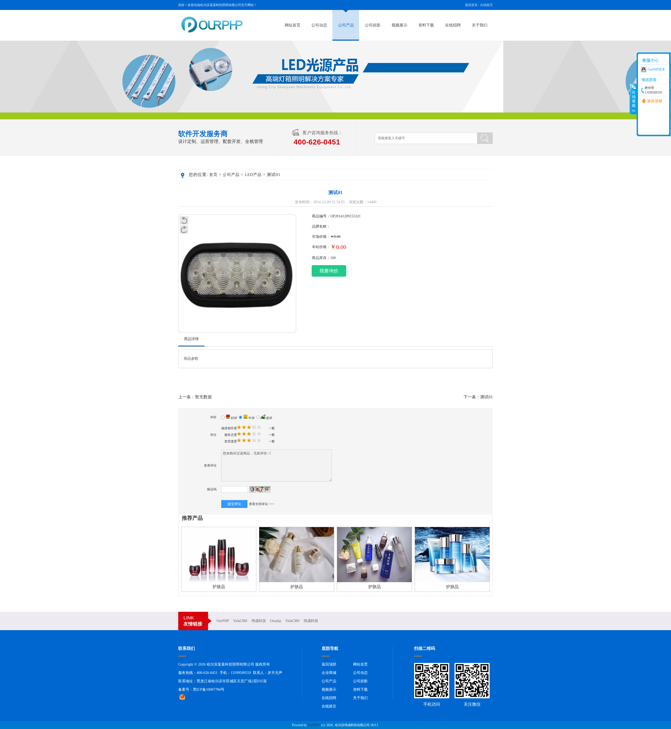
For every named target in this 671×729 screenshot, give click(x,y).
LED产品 (253, 175)
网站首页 (292, 25)
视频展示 (399, 25)
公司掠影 (373, 25)
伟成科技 (258, 621)
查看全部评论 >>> (261, 504)
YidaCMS (240, 621)
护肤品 (219, 587)
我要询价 (329, 271)
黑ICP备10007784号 (208, 690)
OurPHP (223, 621)
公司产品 (346, 25)
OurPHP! (314, 725)
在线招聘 (453, 25)
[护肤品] (218, 581)
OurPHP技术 (656, 69)
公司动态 (319, 25)
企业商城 (329, 673)
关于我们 (480, 25)
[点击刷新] (260, 489)
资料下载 (426, 25)
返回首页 (471, 5)
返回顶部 (329, 664)
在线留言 (486, 5)
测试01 (486, 397)
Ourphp (275, 621)
